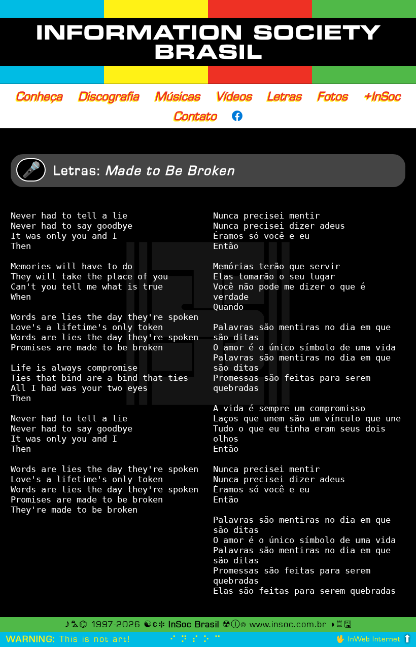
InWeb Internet (374, 639)
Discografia (108, 96)
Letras (284, 96)
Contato (195, 116)
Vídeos (234, 96)
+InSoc (381, 96)
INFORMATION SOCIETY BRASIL (208, 42)
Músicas (177, 96)
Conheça (39, 96)
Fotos (332, 96)
